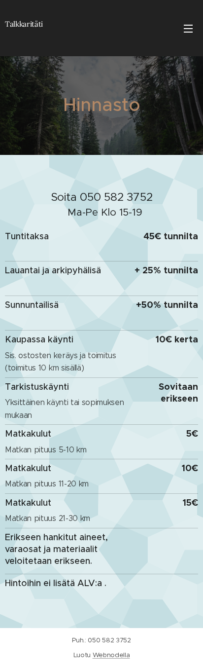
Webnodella (111, 655)
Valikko (188, 28)
